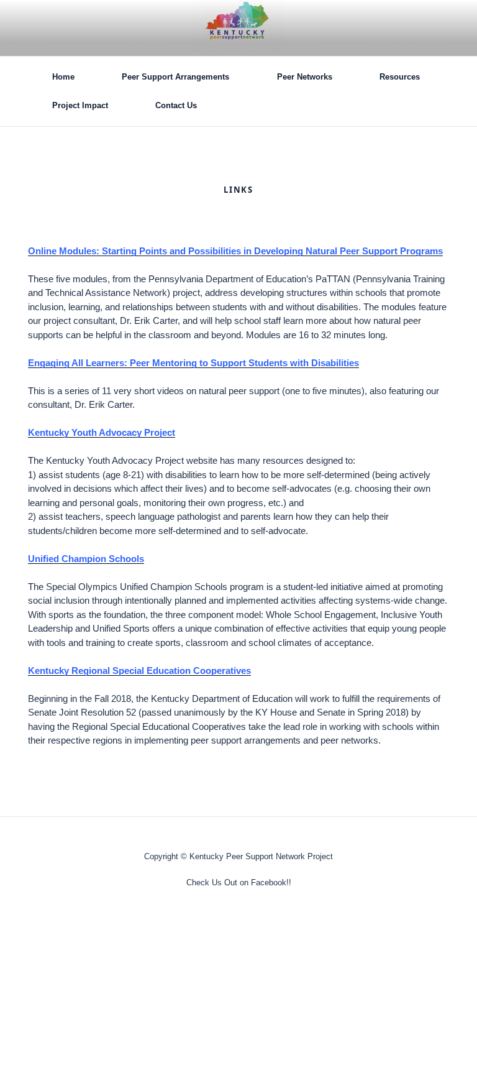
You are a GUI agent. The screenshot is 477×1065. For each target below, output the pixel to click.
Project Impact (80, 105)
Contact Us (176, 105)
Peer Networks (304, 76)
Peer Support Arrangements (175, 76)
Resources (399, 76)
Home (63, 76)
